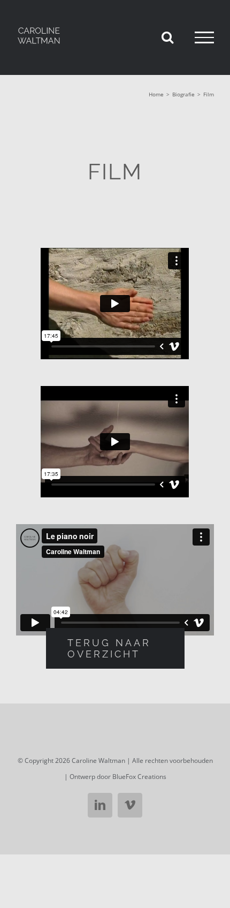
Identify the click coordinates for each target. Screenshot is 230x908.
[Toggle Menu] (204, 37)
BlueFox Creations (139, 776)
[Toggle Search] (167, 37)
